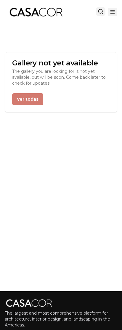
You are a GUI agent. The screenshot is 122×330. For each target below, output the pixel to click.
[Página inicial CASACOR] (36, 12)
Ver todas (27, 99)
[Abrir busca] (100, 11)
